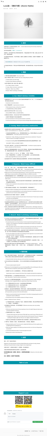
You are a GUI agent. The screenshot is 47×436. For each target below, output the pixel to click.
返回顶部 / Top (27, 431)
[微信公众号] (45, 1)
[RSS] (38, 2)
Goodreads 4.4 (19, 50)
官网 (9, 61)
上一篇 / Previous (34, 431)
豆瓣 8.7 (13, 50)
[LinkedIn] (43, 2)
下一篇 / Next (41, 431)
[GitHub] (41, 2)
